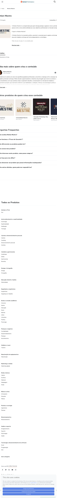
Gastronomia (4, 259)
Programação (4, 447)
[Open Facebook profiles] (2, 470)
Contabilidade (4, 331)
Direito (3, 305)
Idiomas (3, 312)
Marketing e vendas (6, 363)
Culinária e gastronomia (8, 252)
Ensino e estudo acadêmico (9, 300)
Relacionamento (5, 419)
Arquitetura (4, 291)
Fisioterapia (4, 433)
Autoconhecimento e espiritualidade (11, 219)
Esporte (3, 431)
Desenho (3, 396)
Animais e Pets (5, 210)
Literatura (3, 317)
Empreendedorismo (6, 333)
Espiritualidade (5, 224)
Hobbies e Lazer (5, 345)
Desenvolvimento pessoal (8, 243)
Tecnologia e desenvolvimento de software (13, 443)
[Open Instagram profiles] (15, 470)
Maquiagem (4, 382)
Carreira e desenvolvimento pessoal (11, 235)
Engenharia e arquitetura (8, 289)
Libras (2, 315)
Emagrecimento (5, 429)
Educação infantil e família (8, 280)
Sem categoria (5, 457)
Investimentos (5, 338)
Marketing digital (5, 366)
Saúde (2, 436)
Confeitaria (4, 254)
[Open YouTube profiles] (12, 470)
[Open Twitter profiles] (6, 470)
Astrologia (4, 221)
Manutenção (4, 357)
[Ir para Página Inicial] (28, 2)
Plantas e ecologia (6, 405)
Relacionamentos (6, 417)
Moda (2, 385)
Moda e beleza (5, 373)
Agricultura (4, 408)
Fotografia (4, 273)
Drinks (2, 257)
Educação (3, 308)
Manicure (3, 380)
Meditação (4, 226)
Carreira (3, 238)
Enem (2, 310)
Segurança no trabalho (7, 294)
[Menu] (2, 2)
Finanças (3, 336)
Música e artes (5, 391)
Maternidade (4, 282)
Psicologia (4, 322)
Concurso (3, 303)
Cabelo (3, 375)
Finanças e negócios (7, 329)
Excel (2, 445)
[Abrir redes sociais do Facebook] (55, 73)
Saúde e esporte (6, 426)
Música (3, 399)
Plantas (3, 410)
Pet (2, 212)
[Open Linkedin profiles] (9, 470)
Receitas (3, 261)
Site (2, 450)
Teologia (3, 229)
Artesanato (4, 394)
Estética (3, 377)
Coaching (3, 240)
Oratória (3, 245)
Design (3, 270)
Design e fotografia (6, 268)
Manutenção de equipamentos (10, 354)
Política (3, 320)
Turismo (3, 347)
